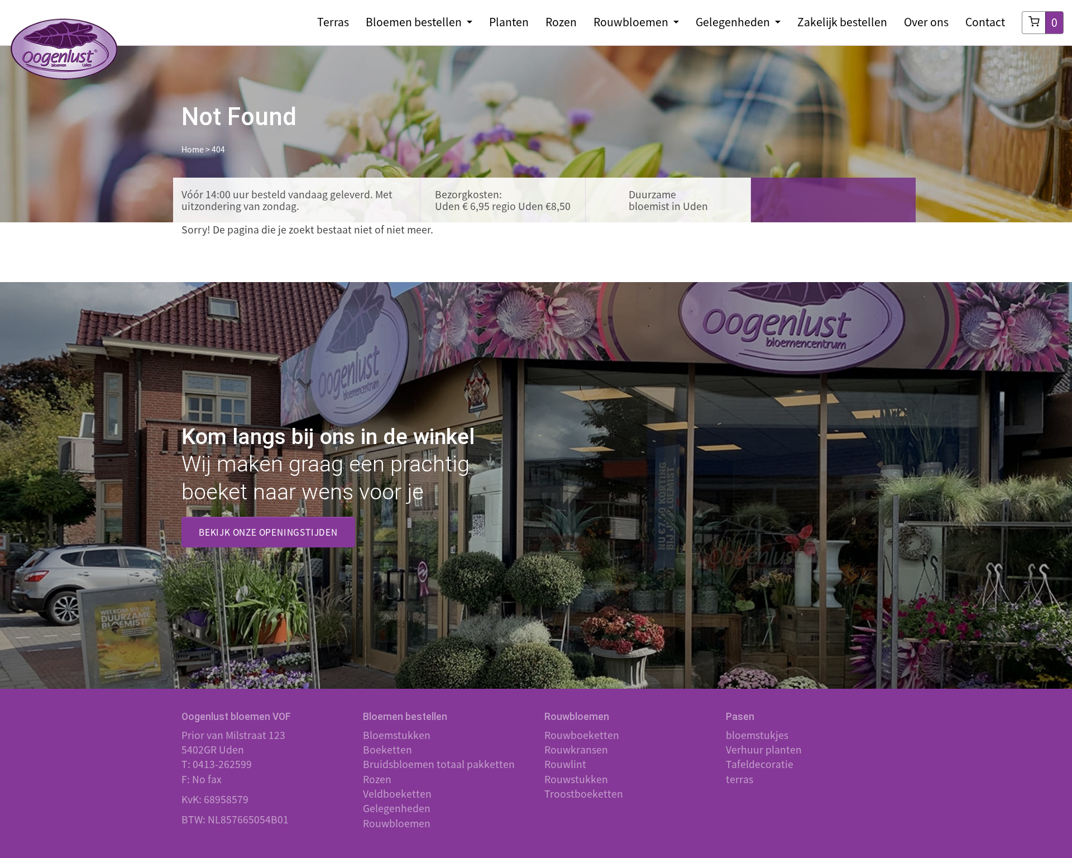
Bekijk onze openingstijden (268, 532)
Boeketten (387, 749)
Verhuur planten (764, 749)
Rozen (561, 22)
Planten (509, 22)
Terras (333, 22)
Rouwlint (565, 764)
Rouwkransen (576, 749)
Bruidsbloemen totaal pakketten (439, 764)
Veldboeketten (397, 793)
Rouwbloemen (396, 823)
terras (739, 779)
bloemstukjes (757, 735)
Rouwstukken (576, 779)
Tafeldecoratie (759, 764)
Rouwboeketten (581, 735)
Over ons (926, 22)
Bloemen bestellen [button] (415, 22)
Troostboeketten (583, 793)
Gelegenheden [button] (734, 22)
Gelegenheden (396, 808)
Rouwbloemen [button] (632, 22)
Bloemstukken (396, 735)
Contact (985, 22)
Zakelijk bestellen (842, 22)
